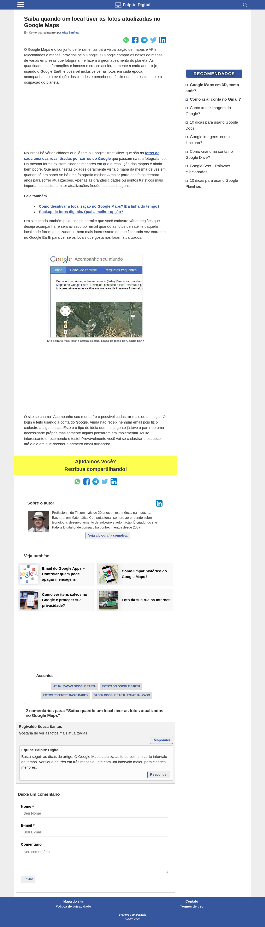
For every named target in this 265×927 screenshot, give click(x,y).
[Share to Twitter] (153, 40)
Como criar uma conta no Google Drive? (209, 154)
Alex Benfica (70, 32)
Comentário (31, 844)
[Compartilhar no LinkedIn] (162, 40)
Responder (161, 740)
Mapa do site (73, 901)
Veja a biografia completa (108, 535)
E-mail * (28, 825)
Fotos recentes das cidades (65, 695)
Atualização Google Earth (74, 686)
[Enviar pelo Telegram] (144, 40)
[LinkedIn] (159, 503)
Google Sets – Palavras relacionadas (208, 169)
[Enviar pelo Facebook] (135, 40)
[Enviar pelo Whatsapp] (126, 40)
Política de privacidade (73, 906)
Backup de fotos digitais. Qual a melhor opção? (81, 212)
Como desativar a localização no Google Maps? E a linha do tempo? (99, 206)
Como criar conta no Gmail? (215, 99)
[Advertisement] (95, 118)
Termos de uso (192, 906)
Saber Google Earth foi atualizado (122, 695)
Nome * (27, 806)
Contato (192, 901)
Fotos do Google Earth (121, 686)
